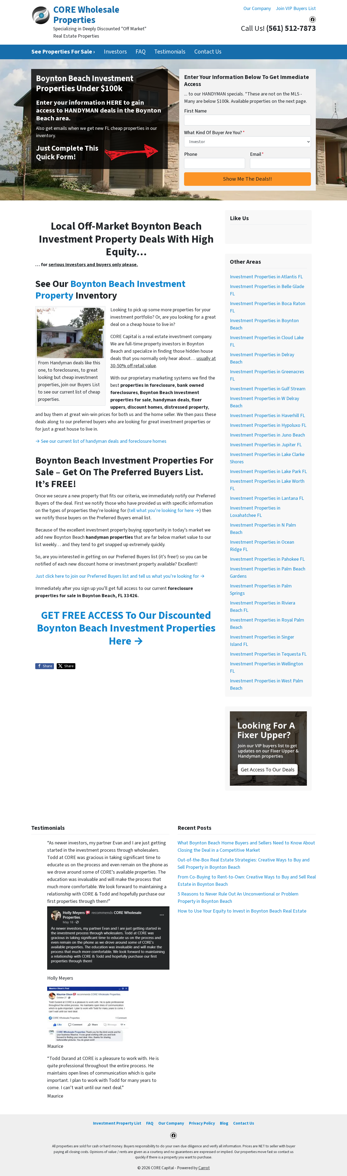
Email (257, 154)
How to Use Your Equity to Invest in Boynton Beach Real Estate (242, 911)
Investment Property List (117, 1123)
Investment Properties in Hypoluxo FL (268, 425)
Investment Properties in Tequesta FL (268, 654)
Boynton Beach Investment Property (110, 289)
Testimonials (169, 52)
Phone (190, 154)
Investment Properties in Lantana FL (267, 498)
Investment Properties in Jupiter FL (266, 444)
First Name (195, 111)
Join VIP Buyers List (296, 8)
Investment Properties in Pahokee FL (267, 559)
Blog (224, 1123)
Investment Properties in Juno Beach (267, 435)
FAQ (141, 52)
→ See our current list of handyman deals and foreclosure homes (100, 441)
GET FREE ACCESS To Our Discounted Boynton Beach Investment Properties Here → (126, 628)
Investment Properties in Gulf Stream (268, 388)
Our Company (257, 8)
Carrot (204, 1168)
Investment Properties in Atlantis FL (266, 276)
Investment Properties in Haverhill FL (267, 415)
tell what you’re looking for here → (164, 510)
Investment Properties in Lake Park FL (268, 471)
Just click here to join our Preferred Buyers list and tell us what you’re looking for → (120, 576)
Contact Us (207, 52)
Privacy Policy (202, 1123)
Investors (115, 52)
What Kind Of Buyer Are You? (214, 132)
